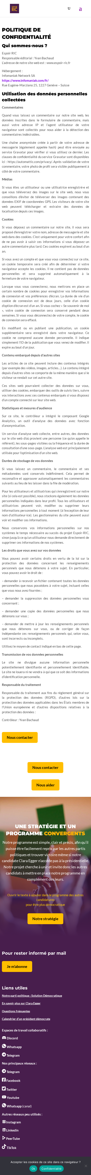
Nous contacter (20, 737)
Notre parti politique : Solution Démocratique (32, 995)
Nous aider (45, 785)
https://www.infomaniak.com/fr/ (25, 80)
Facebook (13, 1080)
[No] (86, 1166)
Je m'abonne (17, 966)
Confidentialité (51, 1168)
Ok (33, 1168)
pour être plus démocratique (45, 904)
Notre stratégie (45, 918)
